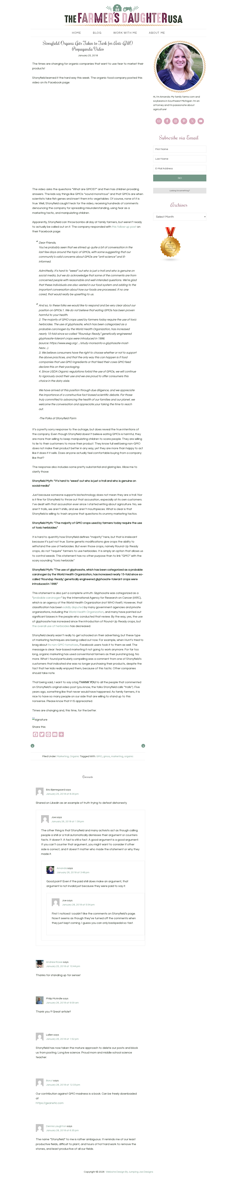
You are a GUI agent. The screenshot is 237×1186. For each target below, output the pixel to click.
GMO (99, 756)
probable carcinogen (47, 597)
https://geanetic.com (50, 1103)
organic (128, 756)
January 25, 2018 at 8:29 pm (62, 794)
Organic (74, 756)
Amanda (62, 868)
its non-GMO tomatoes (63, 644)
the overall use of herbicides (50, 626)
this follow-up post (124, 226)
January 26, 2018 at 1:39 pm (67, 821)
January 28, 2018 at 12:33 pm (63, 1084)
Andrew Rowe (54, 962)
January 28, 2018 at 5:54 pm (78, 904)
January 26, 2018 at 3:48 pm (73, 872)
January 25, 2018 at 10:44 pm (63, 966)
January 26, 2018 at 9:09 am (62, 1002)
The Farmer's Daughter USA (118, 15)
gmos (106, 756)
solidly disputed (73, 607)
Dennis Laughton (56, 1126)
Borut (49, 1080)
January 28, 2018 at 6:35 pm (62, 1130)
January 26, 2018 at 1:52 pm (62, 1039)
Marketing (63, 756)
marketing (117, 756)
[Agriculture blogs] (170, 261)
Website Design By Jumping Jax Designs (129, 1172)
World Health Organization (86, 611)
